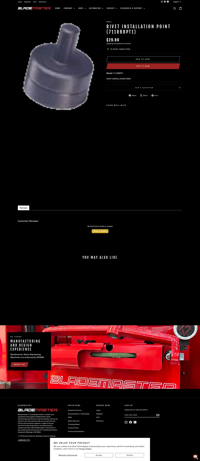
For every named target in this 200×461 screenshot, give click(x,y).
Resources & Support (132, 8)
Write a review (100, 231)
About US (19, 364)
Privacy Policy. (85, 449)
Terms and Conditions (76, 431)
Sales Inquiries (73, 421)
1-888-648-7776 (24, 440)
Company (68, 8)
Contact (111, 8)
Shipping (109, 43)
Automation (95, 8)
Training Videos (74, 424)
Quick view (37, 302)
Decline (130, 455)
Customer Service (75, 410)
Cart (35, 2)
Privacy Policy (73, 428)
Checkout (42, 2)
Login (20, 2)
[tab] (23, 208)
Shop (81, 8)
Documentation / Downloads (78, 414)
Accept (99, 455)
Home (57, 8)
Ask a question (144, 88)
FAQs (70, 417)
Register (27, 2)
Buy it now (143, 66)
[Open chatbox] (195, 456)
